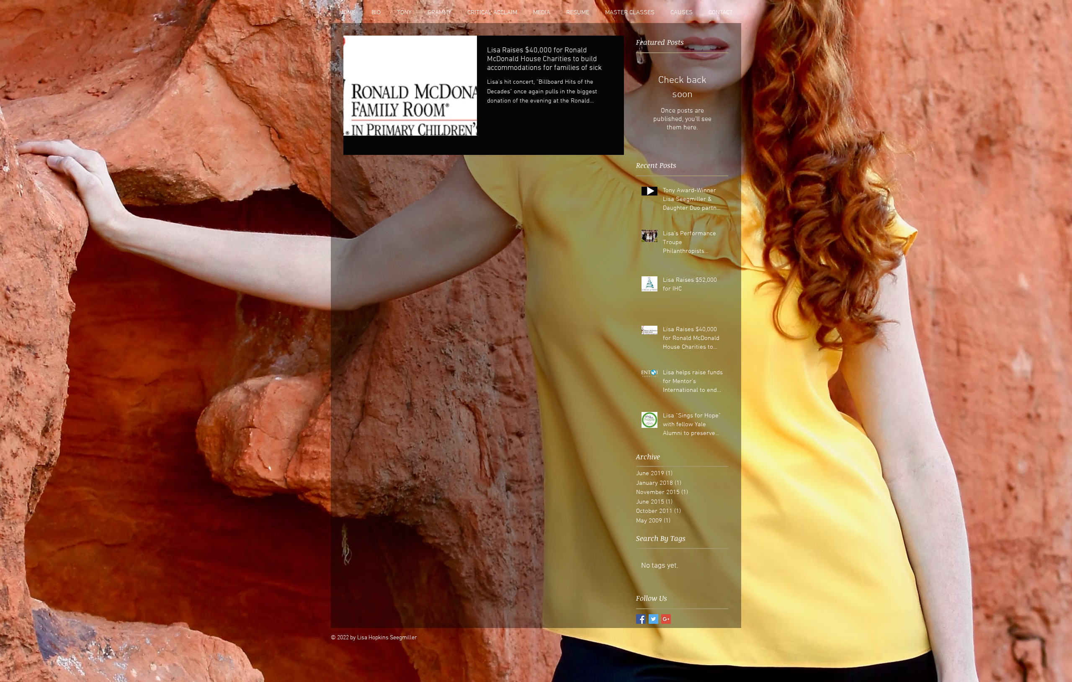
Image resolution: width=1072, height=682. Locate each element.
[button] (541, 12)
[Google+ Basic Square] (666, 619)
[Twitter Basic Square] (653, 619)
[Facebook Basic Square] (641, 619)
